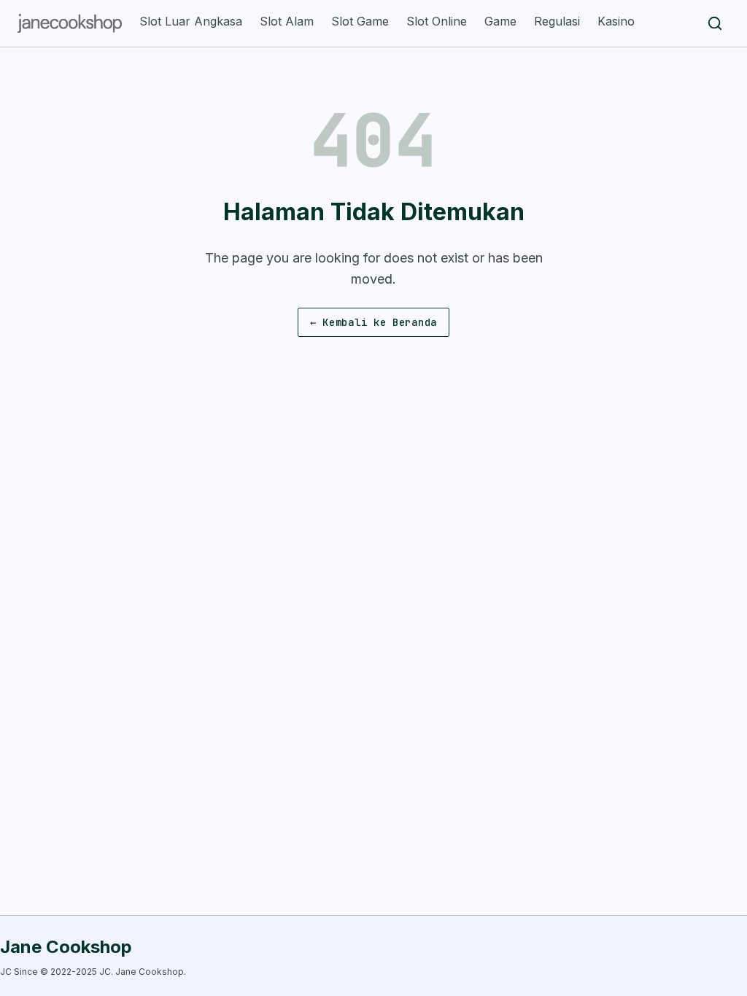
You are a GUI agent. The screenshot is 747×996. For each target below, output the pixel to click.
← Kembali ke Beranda (373, 322)
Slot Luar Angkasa (190, 21)
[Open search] (714, 23)
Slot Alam (287, 21)
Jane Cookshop (66, 946)
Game (500, 21)
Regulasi (557, 21)
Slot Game (360, 21)
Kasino (616, 21)
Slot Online (436, 21)
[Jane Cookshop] (70, 23)
